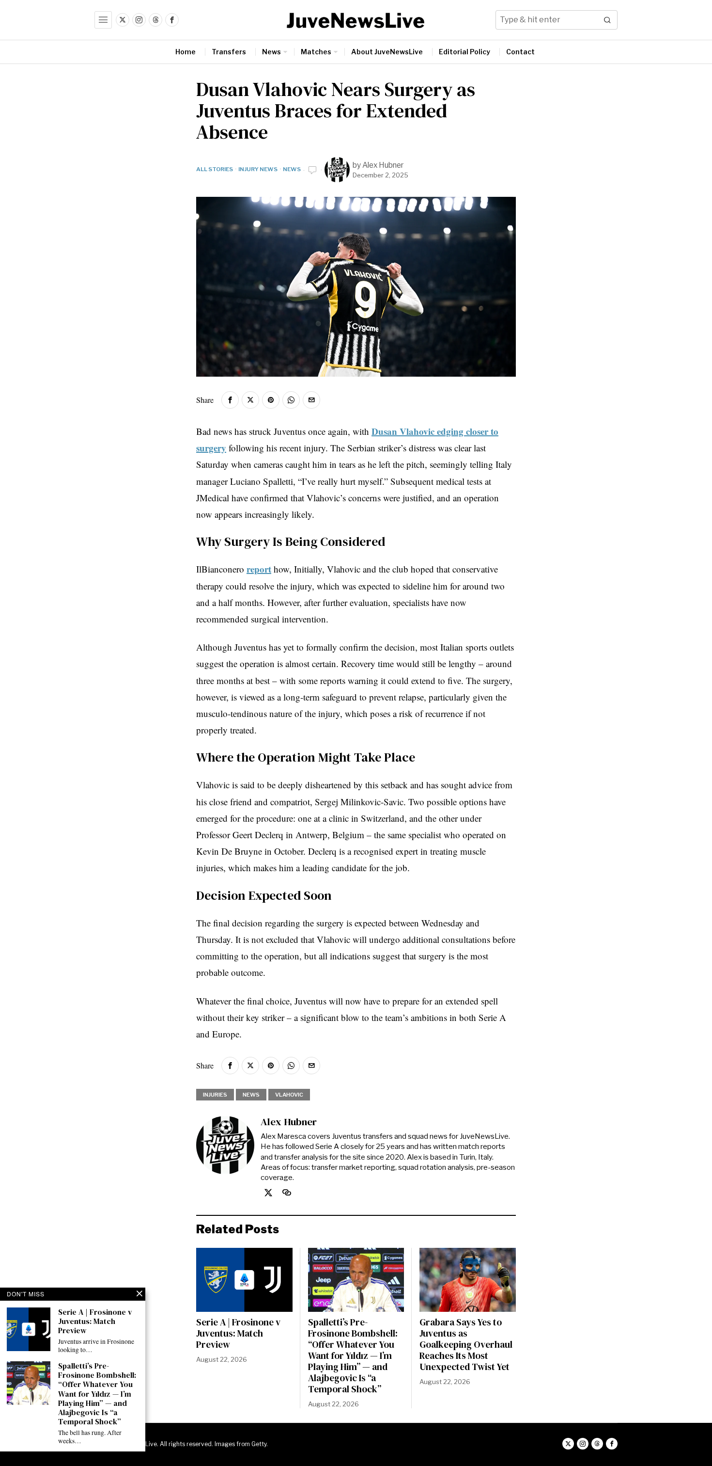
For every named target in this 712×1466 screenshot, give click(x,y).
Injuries (215, 1094)
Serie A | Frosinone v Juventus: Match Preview (238, 1333)
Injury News (258, 169)
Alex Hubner (383, 165)
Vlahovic (289, 1094)
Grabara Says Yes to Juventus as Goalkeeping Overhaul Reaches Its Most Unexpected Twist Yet (465, 1344)
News (292, 169)
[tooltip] (122, 20)
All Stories (214, 169)
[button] (608, 20)
